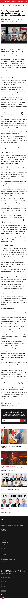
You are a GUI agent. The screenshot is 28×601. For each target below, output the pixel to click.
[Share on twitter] (21, 19)
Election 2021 (6, 466)
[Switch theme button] (26, 5)
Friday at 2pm (3, 530)
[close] (26, 2)
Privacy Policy (3, 583)
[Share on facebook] (18, 19)
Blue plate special (4, 532)
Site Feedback (3, 586)
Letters (2, 538)
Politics (2, 466)
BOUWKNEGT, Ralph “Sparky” (6, 561)
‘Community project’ (5, 544)
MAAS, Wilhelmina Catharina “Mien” (8, 559)
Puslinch (13, 466)
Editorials (3, 529)
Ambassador (3, 554)
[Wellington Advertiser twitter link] (2, 594)
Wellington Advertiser (6, 448)
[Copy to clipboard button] (26, 19)
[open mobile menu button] (1, 5)
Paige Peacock (8, 19)
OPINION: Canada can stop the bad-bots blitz (10, 552)
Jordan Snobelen (5, 490)
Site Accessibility (4, 588)
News (10, 466)
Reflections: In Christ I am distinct (8, 549)
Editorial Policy (3, 584)
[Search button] (24, 5)
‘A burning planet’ (4, 542)
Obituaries (3, 558)
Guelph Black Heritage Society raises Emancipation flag (12, 525)
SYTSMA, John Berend (5, 564)
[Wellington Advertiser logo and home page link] (12, 5)
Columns (2, 548)
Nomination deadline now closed (7, 523)
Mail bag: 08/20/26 (4, 540)
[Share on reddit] (23, 19)
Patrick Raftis (4, 512)
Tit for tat (3, 535)
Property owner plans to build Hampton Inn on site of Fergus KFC (14, 520)
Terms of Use (3, 581)
